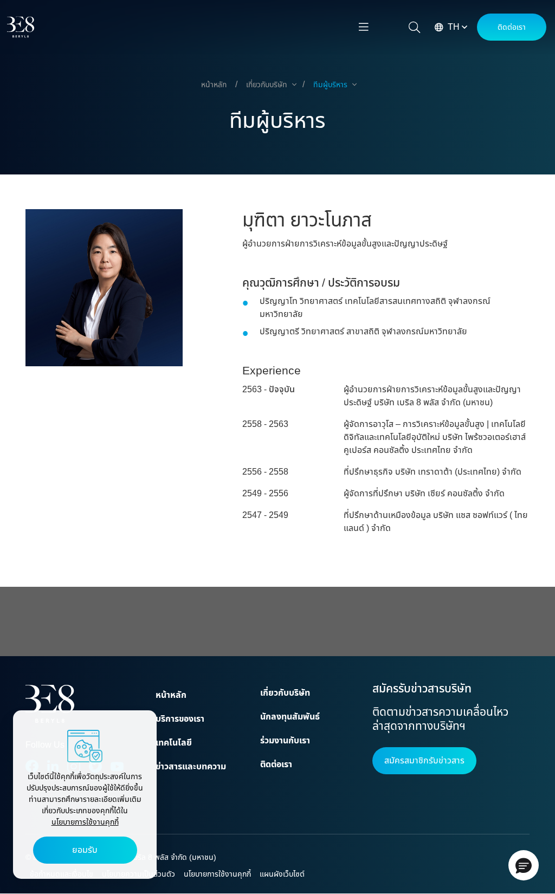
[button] (523, 865)
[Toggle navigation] (364, 27)
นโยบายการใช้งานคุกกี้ (85, 822)
